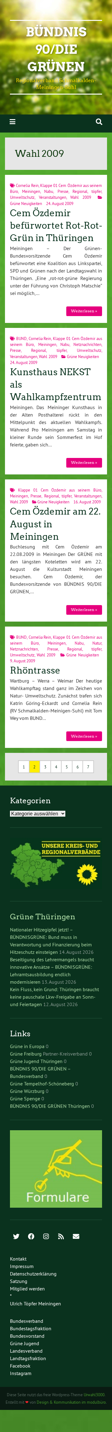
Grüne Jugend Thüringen (36, 1061)
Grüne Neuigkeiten (26, 203)
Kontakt (18, 1259)
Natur (96, 643)
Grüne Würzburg (27, 1091)
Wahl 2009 (80, 197)
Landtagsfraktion (28, 1358)
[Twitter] (16, 1237)
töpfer (96, 191)
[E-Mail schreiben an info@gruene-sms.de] (76, 1237)
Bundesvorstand (27, 1336)
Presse (63, 191)
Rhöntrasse (35, 670)
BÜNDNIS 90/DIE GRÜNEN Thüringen (50, 1106)
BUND (21, 338)
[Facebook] (31, 1237)
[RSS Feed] (61, 1237)
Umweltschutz (22, 197)
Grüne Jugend (24, 1343)
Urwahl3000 (94, 1394)
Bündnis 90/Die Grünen (56, 49)
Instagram (20, 1373)
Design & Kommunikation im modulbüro (71, 1402)
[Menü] (12, 122)
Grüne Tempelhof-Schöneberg (42, 1083)
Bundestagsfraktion (30, 1328)
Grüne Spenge (25, 1098)
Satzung (18, 1281)
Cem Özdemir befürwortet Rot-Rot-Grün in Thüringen (56, 226)
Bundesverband (26, 1321)
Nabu (48, 191)
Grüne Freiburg (26, 1054)
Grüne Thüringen (42, 916)
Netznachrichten (87, 344)
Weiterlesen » (84, 311)
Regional (79, 191)
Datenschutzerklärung (33, 1274)
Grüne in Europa (27, 1046)
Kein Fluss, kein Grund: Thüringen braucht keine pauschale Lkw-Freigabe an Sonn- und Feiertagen (54, 996)
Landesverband (26, 1351)
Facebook (20, 1366)
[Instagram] (46, 1237)
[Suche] (99, 122)
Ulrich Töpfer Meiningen (35, 1303)
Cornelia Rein (27, 185)
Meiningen (31, 191)
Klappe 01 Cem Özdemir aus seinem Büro (59, 489)
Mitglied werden (27, 1288)
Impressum (22, 1266)
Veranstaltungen (52, 197)
